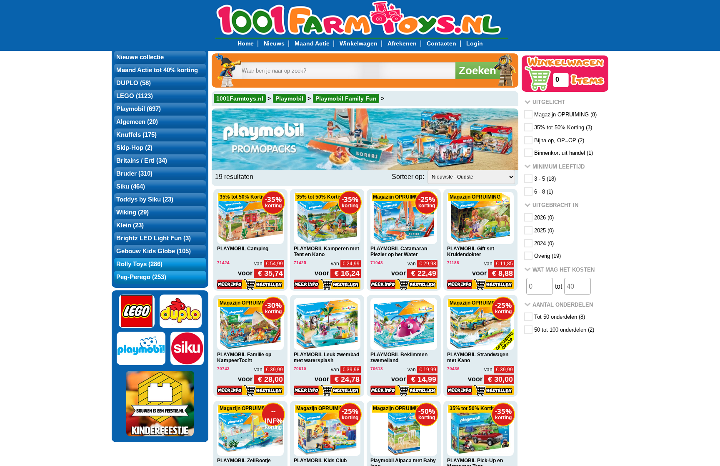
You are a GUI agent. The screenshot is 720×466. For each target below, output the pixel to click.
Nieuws (274, 43)
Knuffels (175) (136, 134)
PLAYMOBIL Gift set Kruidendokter (470, 251)
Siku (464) (130, 186)
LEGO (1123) (134, 96)
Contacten (441, 43)
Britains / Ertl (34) (141, 160)
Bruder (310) (134, 173)
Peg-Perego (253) (141, 277)
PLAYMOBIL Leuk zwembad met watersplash (326, 357)
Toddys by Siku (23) (144, 199)
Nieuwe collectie (140, 57)
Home (246, 43)
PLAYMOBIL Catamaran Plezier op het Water (398, 251)
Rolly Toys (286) (139, 264)
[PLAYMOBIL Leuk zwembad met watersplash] (327, 324)
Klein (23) (130, 225)
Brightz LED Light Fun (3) (153, 238)
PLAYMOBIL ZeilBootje (244, 460)
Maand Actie (312, 43)
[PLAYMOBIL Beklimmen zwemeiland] (403, 324)
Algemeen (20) (137, 121)
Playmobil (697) (138, 109)
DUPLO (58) (133, 83)
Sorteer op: (408, 176)
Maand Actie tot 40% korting (157, 70)
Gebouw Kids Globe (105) (153, 251)
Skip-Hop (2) (134, 147)
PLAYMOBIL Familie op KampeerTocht (244, 357)
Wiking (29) (132, 212)
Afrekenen (402, 43)
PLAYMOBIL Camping (242, 249)
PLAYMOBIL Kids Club (320, 460)
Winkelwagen (359, 43)
